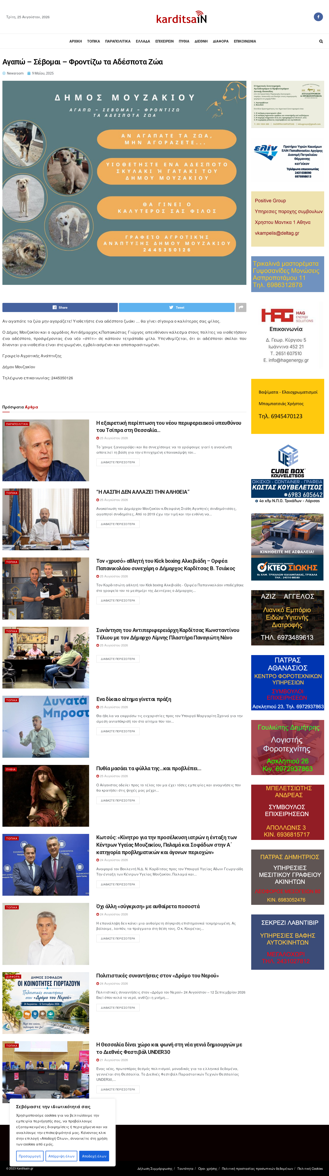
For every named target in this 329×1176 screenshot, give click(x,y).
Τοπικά (93, 41)
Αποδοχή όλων (94, 1156)
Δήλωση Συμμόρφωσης (155, 1168)
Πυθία (184, 41)
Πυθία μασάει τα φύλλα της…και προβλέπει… (148, 768)
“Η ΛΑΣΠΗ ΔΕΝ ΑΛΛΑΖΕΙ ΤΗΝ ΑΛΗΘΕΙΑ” (142, 492)
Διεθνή (201, 41)
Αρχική (75, 41)
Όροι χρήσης (207, 1168)
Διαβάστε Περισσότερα (118, 462)
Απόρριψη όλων (61, 1156)
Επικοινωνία (245, 41)
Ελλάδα (143, 41)
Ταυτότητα (185, 1168)
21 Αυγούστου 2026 (113, 1059)
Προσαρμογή (30, 1156)
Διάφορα (221, 41)
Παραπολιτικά (118, 41)
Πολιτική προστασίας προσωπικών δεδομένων (257, 1168)
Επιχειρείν (164, 41)
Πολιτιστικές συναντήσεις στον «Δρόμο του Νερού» (157, 976)
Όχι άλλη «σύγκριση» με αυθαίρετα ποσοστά (147, 906)
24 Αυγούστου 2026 (113, 859)
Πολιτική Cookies (310, 1168)
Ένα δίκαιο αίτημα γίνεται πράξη (133, 699)
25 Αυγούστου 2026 (113, 438)
